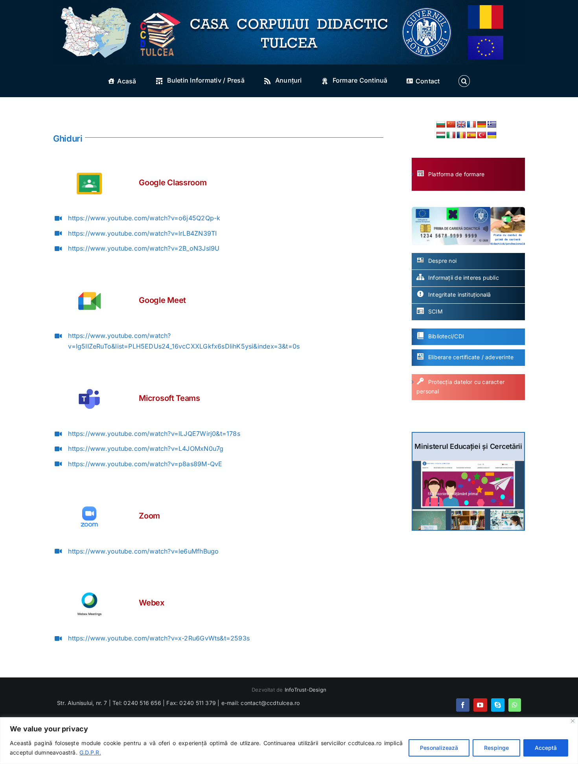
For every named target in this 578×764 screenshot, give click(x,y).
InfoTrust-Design (305, 689)
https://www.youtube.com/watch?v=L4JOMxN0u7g (145, 448)
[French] (471, 125)
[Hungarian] (440, 135)
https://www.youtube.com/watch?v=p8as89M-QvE (145, 464)
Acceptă (546, 747)
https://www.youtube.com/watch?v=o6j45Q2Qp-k (144, 218)
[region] (289, 740)
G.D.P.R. (90, 752)
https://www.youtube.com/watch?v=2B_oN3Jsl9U (143, 248)
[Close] (572, 721)
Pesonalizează (439, 747)
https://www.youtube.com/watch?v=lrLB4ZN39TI (142, 233)
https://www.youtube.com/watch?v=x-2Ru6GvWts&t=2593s (159, 638)
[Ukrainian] (492, 135)
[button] (464, 81)
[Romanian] (461, 135)
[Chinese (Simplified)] (451, 125)
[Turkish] (481, 135)
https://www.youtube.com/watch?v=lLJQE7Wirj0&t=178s (154, 433)
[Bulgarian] (440, 125)
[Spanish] (471, 135)
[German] (481, 125)
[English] (461, 125)
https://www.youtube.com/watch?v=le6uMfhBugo (143, 551)
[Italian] (451, 135)
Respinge (496, 747)
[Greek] (492, 125)
